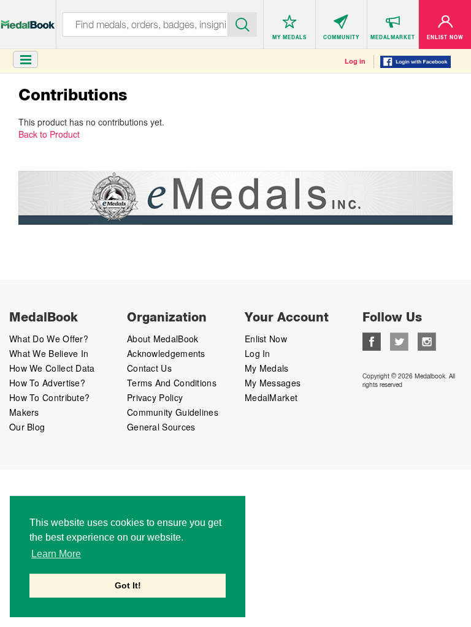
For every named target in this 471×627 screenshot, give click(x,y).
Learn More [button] (56, 554)
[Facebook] (371, 340)
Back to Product (49, 134)
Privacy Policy (155, 397)
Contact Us (149, 368)
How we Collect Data (52, 368)
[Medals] (28, 18)
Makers (24, 412)
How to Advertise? (47, 383)
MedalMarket (271, 397)
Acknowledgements (166, 353)
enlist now (266, 338)
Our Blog (27, 427)
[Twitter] (399, 340)
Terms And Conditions (171, 383)
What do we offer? (48, 338)
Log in (355, 61)
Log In (257, 353)
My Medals (267, 368)
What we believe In (48, 353)
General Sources (161, 427)
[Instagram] (427, 340)
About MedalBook (163, 338)
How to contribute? (49, 397)
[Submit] (243, 23)
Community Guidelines (172, 412)
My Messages (273, 383)
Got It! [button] (128, 585)
